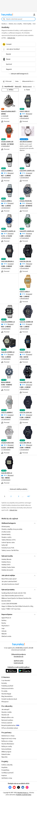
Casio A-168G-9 (24, 292)
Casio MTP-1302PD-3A (27, 231)
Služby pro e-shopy (7, 741)
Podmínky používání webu (23, 795)
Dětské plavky (6, 527)
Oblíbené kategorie (9, 523)
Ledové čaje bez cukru (8, 543)
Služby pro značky (6, 746)
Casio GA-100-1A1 (25, 261)
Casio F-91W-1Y (25, 111)
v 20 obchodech (24, 118)
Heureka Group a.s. (22, 793)
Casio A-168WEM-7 (7, 412)
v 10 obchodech (24, 359)
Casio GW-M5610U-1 (7, 261)
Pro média (4, 691)
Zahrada (4, 631)
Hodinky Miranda (6, 559)
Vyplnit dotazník (18, 663)
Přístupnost (5, 702)
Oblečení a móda (6, 636)
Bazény (4, 623)
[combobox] (19, 19)
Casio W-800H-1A (6, 473)
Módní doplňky (27, 24)
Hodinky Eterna (6, 562)
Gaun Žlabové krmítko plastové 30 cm (12, 596)
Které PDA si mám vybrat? (9, 579)
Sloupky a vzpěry (6, 537)
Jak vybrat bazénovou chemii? (10, 584)
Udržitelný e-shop (6, 778)
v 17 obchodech (24, 238)
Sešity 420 (4, 545)
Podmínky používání (7, 686)
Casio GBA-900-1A (25, 443)
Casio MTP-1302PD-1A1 (27, 171)
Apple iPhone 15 (6, 618)
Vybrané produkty (8, 590)
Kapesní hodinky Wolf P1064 (9, 111)
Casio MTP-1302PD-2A (8, 231)
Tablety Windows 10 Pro (9, 540)
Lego (3, 628)
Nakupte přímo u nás (7, 717)
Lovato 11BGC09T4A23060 (9, 604)
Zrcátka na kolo (6, 532)
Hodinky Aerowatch (7, 570)
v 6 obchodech (24, 208)
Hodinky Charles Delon (8, 567)
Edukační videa (5, 754)
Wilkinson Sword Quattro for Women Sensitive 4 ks (16, 598)
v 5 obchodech (5, 146)
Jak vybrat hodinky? (26, 142)
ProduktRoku (5, 770)
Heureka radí (5, 715)
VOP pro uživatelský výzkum (9, 728)
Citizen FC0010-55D (7, 443)
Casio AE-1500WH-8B (26, 322)
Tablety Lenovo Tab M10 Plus (10, 551)
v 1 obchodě (4, 116)
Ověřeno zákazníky (7, 765)
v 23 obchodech (24, 268)
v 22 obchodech (24, 178)
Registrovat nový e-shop (8, 739)
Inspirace (4, 775)
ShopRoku (4, 767)
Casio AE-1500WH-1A (7, 352)
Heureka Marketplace (7, 744)
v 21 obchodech (5, 419)
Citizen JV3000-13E (7, 142)
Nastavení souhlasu (7, 720)
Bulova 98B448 (5, 382)
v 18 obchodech (5, 268)
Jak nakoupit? (5, 710)
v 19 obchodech (5, 329)
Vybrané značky (7, 556)
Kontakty (4, 683)
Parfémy (4, 620)
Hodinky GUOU (6, 565)
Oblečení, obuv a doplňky (15, 24)
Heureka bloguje (6, 694)
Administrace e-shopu (7, 736)
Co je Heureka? (5, 680)
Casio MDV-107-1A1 (26, 382)
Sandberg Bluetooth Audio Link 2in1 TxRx (14, 593)
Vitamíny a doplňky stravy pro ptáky (12, 529)
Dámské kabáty (6, 535)
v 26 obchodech (24, 329)
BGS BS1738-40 (6, 601)
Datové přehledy (6, 749)
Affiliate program (6, 752)
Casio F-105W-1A (25, 352)
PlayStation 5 (5, 626)
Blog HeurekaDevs (7, 696)
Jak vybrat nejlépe (8, 575)
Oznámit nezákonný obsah (9, 699)
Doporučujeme (7, 614)
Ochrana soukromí (6, 723)
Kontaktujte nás (18, 657)
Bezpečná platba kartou (8, 725)
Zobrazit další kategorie (18, 74)
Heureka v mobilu (6, 712)
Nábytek (4, 634)
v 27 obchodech (5, 359)
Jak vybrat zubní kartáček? (9, 582)
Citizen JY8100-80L (26, 201)
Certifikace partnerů (7, 773)
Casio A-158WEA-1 (7, 171)
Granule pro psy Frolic (8, 548)
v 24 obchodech (24, 299)
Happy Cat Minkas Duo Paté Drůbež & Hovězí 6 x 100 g (17, 606)
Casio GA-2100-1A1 (26, 412)
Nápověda (4, 757)
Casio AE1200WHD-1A (8, 322)
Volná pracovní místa (7, 689)
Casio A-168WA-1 (6, 201)
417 (28, 496)
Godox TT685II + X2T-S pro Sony (11, 609)
